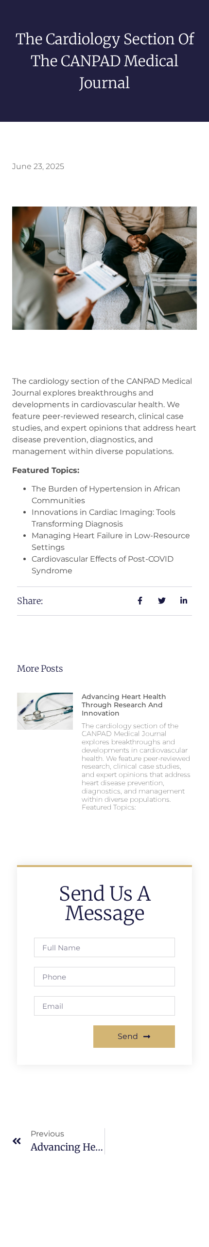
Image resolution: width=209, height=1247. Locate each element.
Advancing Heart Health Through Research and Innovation (124, 705)
